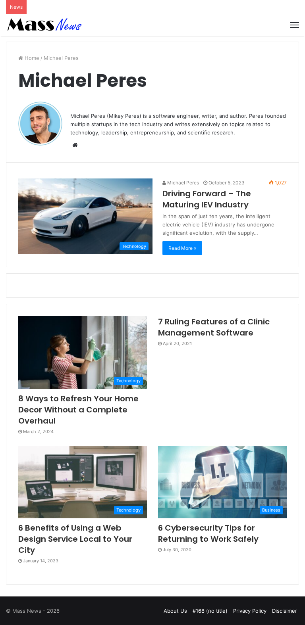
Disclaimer (284, 611)
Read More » (182, 248)
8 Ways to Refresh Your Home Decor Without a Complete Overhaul (78, 409)
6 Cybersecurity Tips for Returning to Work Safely (208, 533)
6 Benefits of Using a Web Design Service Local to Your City (75, 539)
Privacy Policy (249, 611)
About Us (175, 611)
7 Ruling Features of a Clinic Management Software (214, 327)
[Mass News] (43, 25)
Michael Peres (182, 183)
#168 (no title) (210, 611)
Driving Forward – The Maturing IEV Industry (206, 199)
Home (31, 58)
